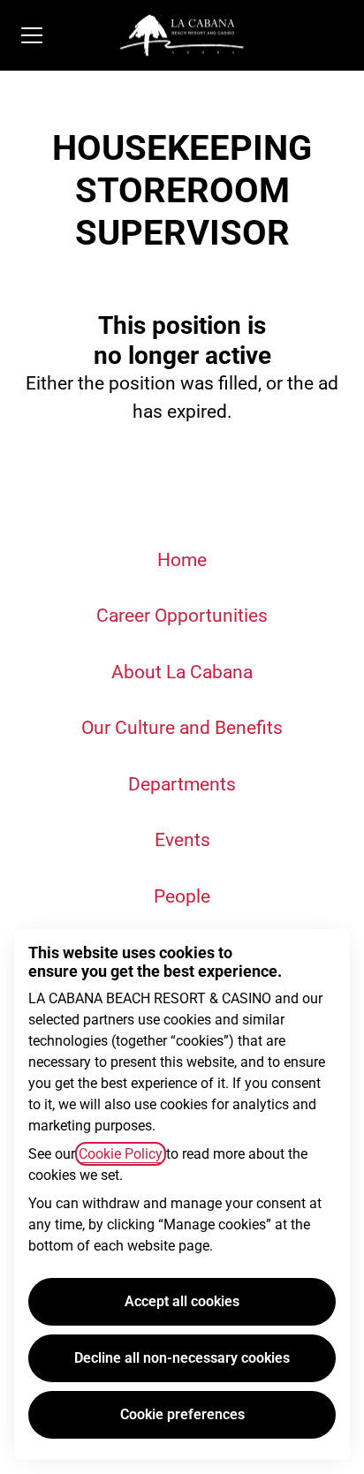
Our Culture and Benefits (182, 727)
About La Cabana (182, 672)
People (182, 896)
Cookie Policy (121, 1153)
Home (182, 560)
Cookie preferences (182, 1414)
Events (182, 839)
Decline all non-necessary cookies (182, 1357)
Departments (182, 784)
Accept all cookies (182, 1301)
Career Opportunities (182, 615)
